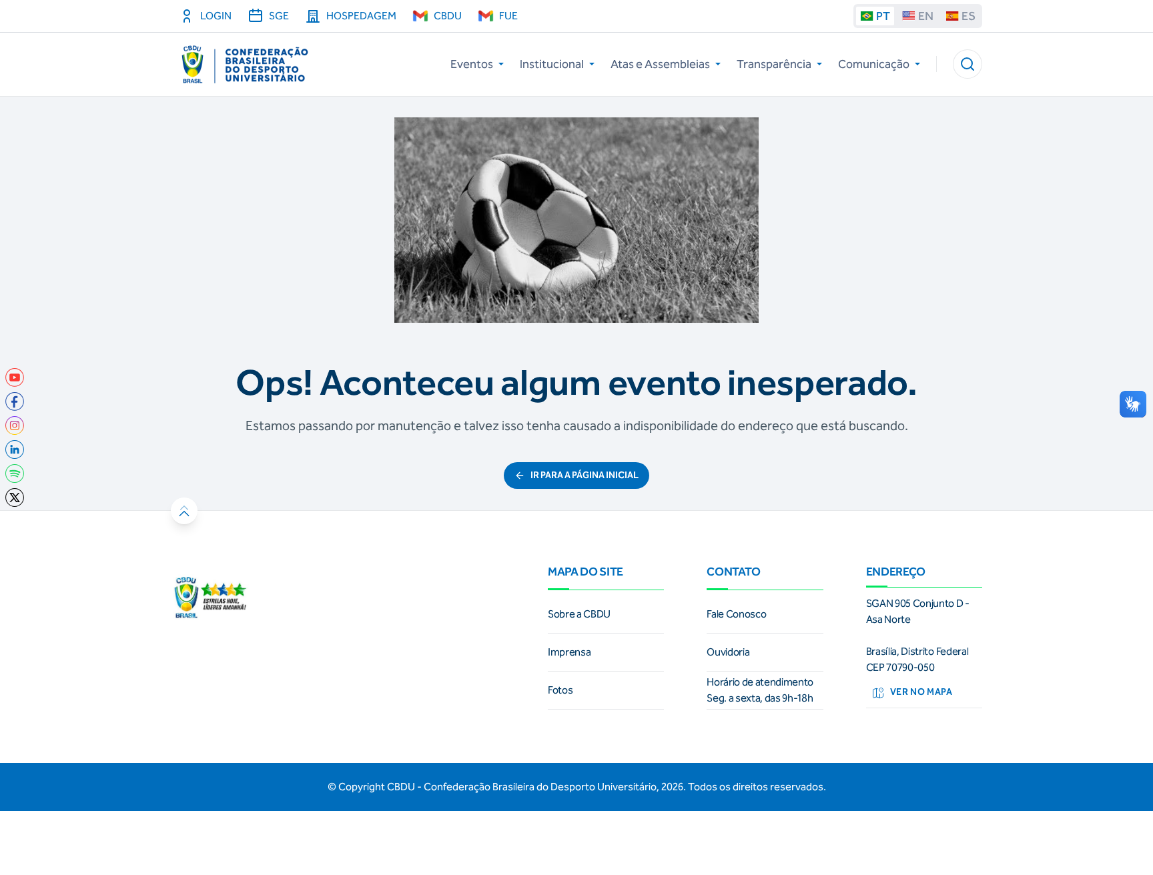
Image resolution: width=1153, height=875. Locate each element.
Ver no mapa (921, 692)
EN (925, 16)
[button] (967, 64)
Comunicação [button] (873, 64)
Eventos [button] (471, 64)
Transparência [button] (774, 64)
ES (969, 16)
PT (883, 16)
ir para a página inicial (584, 475)
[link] (14, 377)
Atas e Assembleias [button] (660, 64)
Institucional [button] (552, 64)
